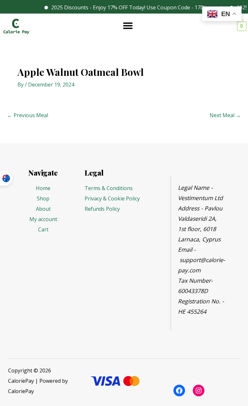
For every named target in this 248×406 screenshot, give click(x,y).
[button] (128, 25)
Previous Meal (27, 115)
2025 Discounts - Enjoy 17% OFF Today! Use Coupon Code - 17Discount (133, 7)
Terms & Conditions (109, 188)
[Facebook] (179, 390)
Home (43, 188)
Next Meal (225, 115)
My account (43, 219)
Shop (43, 198)
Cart (43, 229)
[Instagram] (198, 390)
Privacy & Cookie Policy (112, 198)
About (43, 208)
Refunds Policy (102, 208)
